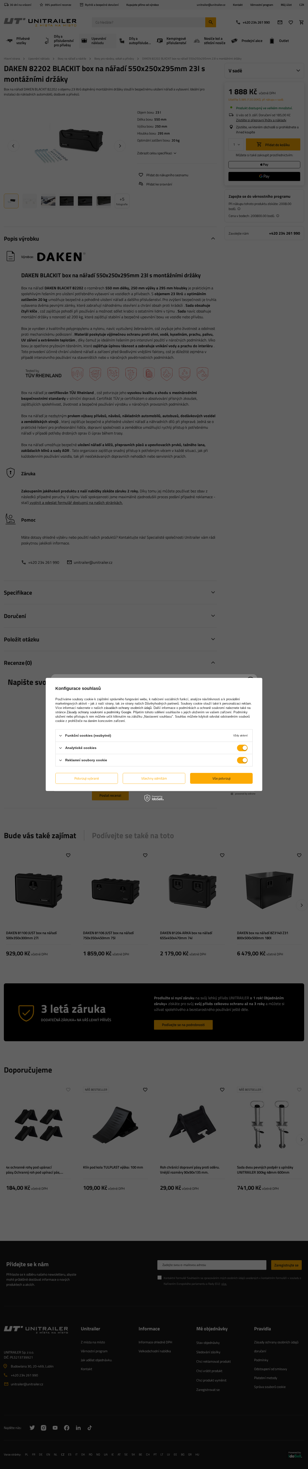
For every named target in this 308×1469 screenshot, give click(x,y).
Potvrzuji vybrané (86, 778)
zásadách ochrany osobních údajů (128, 708)
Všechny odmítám (154, 778)
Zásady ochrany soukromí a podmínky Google (99, 712)
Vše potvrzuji (221, 778)
